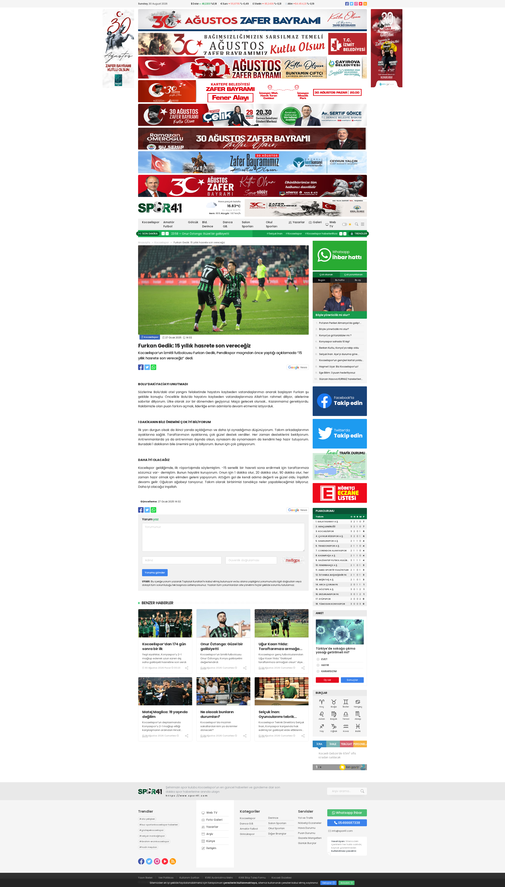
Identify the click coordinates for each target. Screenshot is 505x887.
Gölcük (193, 222)
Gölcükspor (247, 834)
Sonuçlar (352, 680)
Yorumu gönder (155, 572)
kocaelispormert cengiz (316, 233)
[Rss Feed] (365, 4)
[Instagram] (356, 4)
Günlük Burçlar (307, 843)
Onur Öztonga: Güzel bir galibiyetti (221, 646)
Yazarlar (299, 222)
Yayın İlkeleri (145, 877)
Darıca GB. (228, 224)
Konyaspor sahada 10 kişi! (334, 341)
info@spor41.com (342, 831)
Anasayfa (144, 242)
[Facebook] (347, 4)
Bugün (321, 280)
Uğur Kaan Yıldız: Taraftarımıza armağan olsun (280, 646)
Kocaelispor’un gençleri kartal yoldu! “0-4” (341, 361)
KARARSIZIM (329, 671)
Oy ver (327, 680)
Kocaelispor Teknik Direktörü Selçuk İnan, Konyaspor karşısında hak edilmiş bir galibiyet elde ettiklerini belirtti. (281, 728)
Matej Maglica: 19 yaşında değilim (165, 714)
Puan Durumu (306, 833)
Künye (210, 841)
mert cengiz (275, 233)
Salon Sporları (247, 224)
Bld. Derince (207, 224)
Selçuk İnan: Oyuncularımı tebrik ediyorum (276, 714)
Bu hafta (339, 280)
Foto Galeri (214, 820)
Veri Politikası (166, 877)
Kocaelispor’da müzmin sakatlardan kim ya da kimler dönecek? (219, 726)
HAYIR (325, 665)
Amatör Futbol (168, 224)
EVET (324, 659)
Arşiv (209, 834)
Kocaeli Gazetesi (282, 877)
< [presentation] (163, 233)
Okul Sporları (271, 224)
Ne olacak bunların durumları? (217, 714)
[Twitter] (351, 4)
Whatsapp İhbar (349, 812)
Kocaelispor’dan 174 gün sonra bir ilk (164, 646)
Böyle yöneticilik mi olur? (334, 329)
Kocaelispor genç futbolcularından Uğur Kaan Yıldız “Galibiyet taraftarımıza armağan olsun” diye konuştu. (281, 660)
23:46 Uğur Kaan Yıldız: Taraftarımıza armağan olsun (208, 234)
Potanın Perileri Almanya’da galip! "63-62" (339, 323)
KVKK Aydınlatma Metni (219, 877)
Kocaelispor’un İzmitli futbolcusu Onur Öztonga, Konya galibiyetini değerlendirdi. (221, 658)
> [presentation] (167, 233)
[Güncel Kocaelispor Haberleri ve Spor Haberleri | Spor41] (159, 207)
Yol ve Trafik (305, 818)
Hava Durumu (306, 828)
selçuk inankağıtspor (152, 835)
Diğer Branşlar (277, 833)
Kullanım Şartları (189, 877)
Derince (273, 818)
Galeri (317, 222)
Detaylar (327, 882)
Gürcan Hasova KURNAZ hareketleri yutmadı (340, 379)
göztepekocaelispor (151, 830)
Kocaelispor (150, 222)
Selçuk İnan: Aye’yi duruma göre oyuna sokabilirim (338, 354)
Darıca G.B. (247, 823)
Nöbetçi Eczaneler (310, 823)
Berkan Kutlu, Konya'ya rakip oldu (339, 347)
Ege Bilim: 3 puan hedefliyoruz (337, 372)
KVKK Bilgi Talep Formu (252, 877)
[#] (150, 791)
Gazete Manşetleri (310, 838)
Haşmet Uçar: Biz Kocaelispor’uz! (338, 366)
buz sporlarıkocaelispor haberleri (158, 824)
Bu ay (358, 280)
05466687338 (349, 822)
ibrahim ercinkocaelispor (154, 841)
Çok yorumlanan (353, 274)
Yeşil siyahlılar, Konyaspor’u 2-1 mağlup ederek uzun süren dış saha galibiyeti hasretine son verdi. (164, 658)
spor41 (292, 233)
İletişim (211, 848)
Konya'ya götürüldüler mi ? (334, 315)
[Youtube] (360, 4)
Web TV (332, 224)
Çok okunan (326, 274)
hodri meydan (148, 847)
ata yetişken (147, 818)
